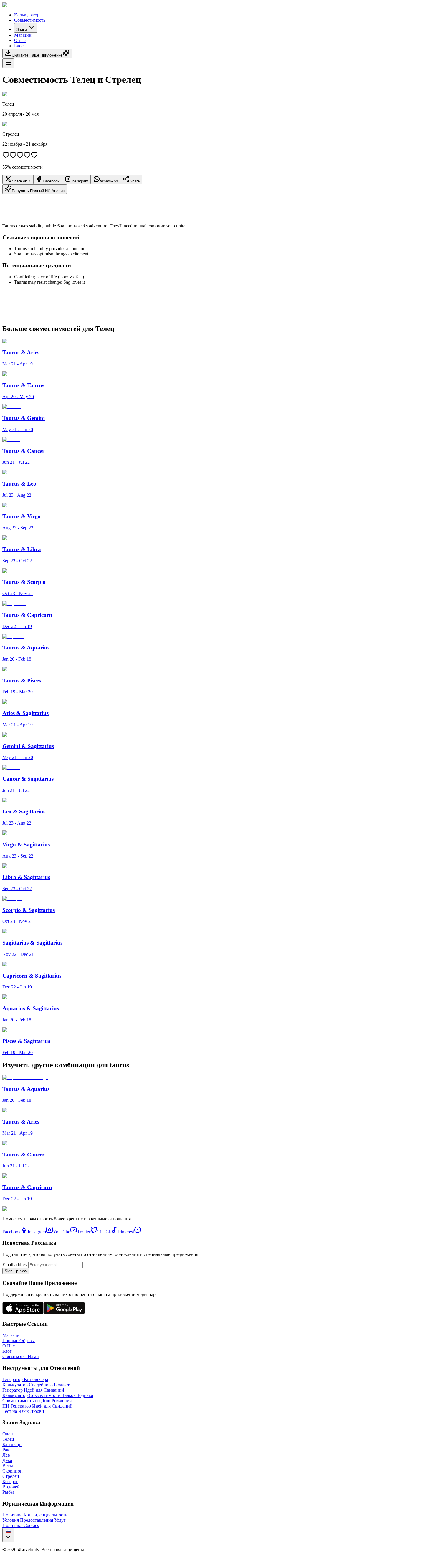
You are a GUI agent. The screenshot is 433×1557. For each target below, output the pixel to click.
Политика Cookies (20, 1525)
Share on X (21, 181)
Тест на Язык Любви (23, 1411)
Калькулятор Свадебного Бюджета (37, 1384)
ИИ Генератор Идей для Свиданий (37, 1405)
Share (135, 181)
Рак (5, 1449)
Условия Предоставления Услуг (34, 1520)
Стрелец (10, 1476)
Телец (8, 1439)
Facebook (51, 181)
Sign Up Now (16, 1271)
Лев (6, 1455)
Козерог (10, 1481)
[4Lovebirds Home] (20, 4)
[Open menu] (8, 63)
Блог (19, 45)
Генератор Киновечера (25, 1379)
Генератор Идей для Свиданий (33, 1390)
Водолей (11, 1486)
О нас (20, 40)
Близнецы (12, 1444)
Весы (7, 1465)
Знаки (21, 29)
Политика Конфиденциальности (35, 1514)
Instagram (79, 181)
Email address (15, 1264)
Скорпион (12, 1470)
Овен (7, 1433)
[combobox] (8, 1535)
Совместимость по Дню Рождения (37, 1400)
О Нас (8, 1345)
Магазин (23, 35)
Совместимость (29, 20)
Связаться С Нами (20, 1356)
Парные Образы (18, 1340)
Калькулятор (26, 14)
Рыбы (8, 1492)
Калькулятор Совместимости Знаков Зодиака (47, 1395)
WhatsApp (109, 181)
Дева (7, 1460)
